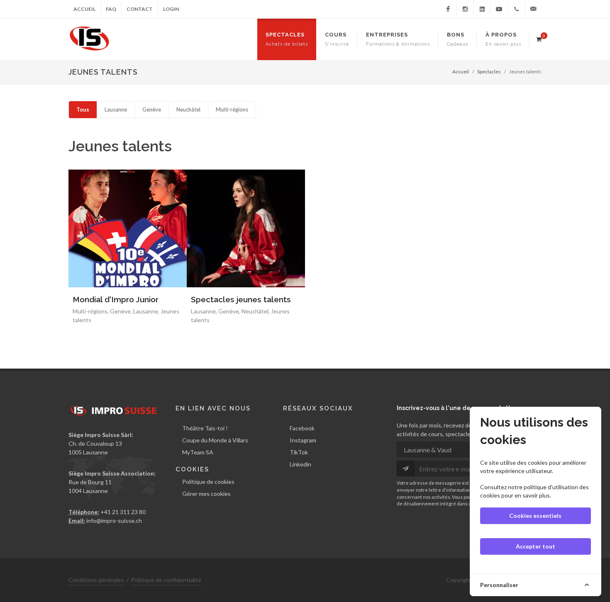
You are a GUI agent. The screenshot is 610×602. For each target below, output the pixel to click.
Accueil (84, 9)
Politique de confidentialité (166, 579)
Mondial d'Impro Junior (116, 299)
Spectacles (489, 71)
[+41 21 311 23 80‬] (516, 9)
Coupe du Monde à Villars (215, 440)
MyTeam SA (197, 452)
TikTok (299, 452)
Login (171, 9)
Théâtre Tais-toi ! (205, 428)
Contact (140, 9)
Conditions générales (96, 579)
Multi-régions (232, 109)
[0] (539, 38)
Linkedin (300, 464)
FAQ (111, 9)
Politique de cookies (208, 481)
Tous (82, 109)
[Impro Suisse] (448, 9)
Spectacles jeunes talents (241, 299)
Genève (151, 109)
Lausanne (116, 109)
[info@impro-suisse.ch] (533, 9)
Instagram (303, 440)
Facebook (302, 428)
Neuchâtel (188, 109)
